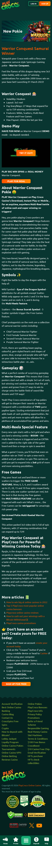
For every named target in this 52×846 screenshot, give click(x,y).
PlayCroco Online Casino (29, 785)
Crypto (5, 728)
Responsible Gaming (38, 728)
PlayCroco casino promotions (21, 623)
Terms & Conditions (38, 738)
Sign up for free (16, 683)
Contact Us (7, 717)
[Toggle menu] (26, 840)
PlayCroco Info (35, 710)
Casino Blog (8, 714)
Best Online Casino (11, 707)
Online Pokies (35, 703)
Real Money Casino (37, 731)
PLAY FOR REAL (16, 181)
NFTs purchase (35, 756)
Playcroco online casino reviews (22, 612)
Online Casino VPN (11, 752)
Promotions (34, 717)
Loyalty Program (10, 742)
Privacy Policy (35, 714)
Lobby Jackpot (9, 738)
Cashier (44, 653)
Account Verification (12, 703)
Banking (6, 710)
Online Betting (9, 756)
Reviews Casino (10, 759)
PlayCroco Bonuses (37, 707)
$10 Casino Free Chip (39, 749)
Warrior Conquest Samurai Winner (25, 51)
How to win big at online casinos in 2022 (26, 602)
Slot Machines (35, 735)
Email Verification (37, 752)
